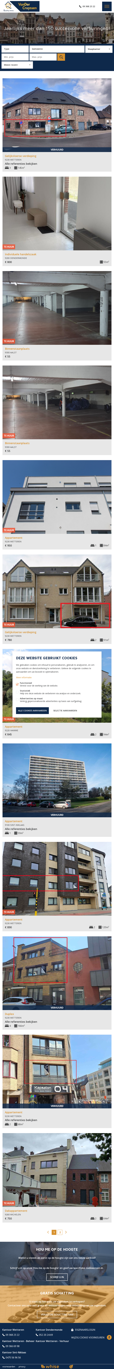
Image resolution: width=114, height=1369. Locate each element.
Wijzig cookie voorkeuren (87, 1337)
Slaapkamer (94, 49)
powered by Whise (53, 1366)
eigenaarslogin (85, 1329)
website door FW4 (71, 1366)
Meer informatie (24, 677)
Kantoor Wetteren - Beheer (18, 1341)
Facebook (109, 1337)
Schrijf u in (57, 1277)
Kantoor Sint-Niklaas (14, 1352)
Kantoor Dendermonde (49, 1329)
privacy (22, 1366)
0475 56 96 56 (13, 1357)
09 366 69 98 (12, 1346)
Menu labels (107, 6)
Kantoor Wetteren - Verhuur (52, 1341)
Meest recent (11, 64)
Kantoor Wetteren (13, 1329)
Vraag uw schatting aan (57, 1314)
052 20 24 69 (46, 1334)
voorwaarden (8, 1366)
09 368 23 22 (89, 6)
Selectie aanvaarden (65, 710)
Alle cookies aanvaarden (32, 710)
